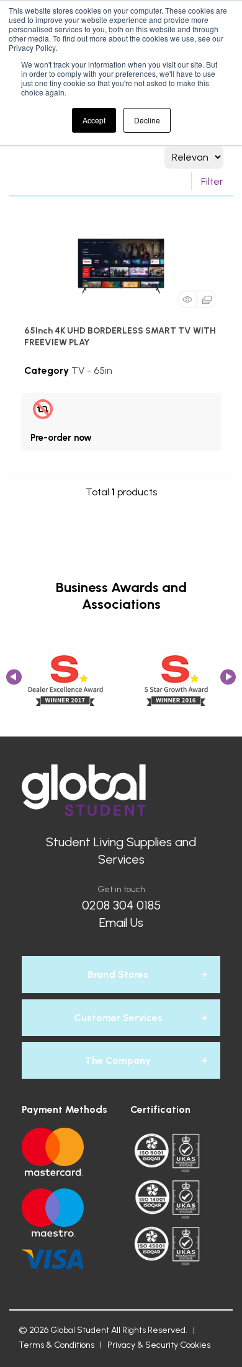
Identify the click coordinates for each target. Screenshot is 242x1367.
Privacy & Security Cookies (158, 1345)
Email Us (121, 922)
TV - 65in (91, 370)
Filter (212, 181)
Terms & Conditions (56, 1345)
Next (228, 681)
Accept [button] (94, 120)
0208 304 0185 (121, 905)
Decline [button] (147, 120)
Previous (14, 681)
